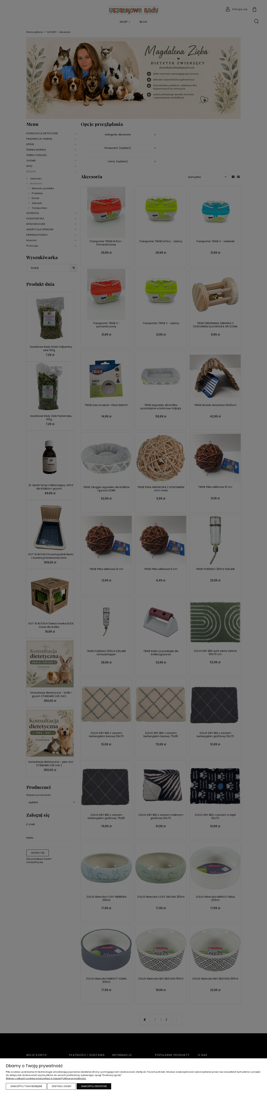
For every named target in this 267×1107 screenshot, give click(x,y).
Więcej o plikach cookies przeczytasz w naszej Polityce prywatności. (46, 1078)
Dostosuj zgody (61, 1086)
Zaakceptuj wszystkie (94, 1086)
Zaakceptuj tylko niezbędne (26, 1086)
